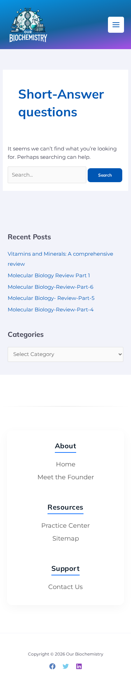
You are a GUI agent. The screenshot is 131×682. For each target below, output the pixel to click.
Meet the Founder (65, 477)
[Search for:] (48, 175)
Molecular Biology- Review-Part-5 (51, 298)
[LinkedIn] (79, 666)
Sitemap (65, 538)
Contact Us (65, 587)
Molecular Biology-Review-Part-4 (51, 310)
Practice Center (65, 525)
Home (65, 464)
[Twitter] (66, 666)
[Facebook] (52, 666)
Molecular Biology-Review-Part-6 (50, 287)
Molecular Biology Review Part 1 (49, 275)
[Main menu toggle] (116, 25)
